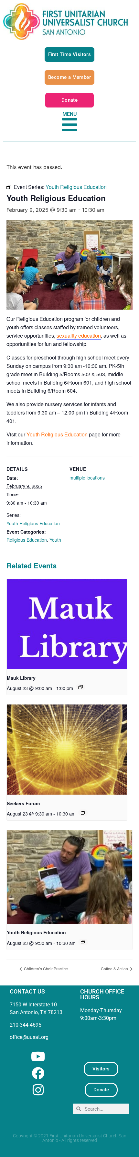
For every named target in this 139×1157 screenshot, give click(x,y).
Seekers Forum (23, 803)
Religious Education (26, 540)
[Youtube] (38, 1056)
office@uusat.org (29, 1037)
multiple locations (87, 477)
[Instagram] (38, 1090)
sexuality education (79, 335)
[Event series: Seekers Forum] (83, 813)
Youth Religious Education (57, 434)
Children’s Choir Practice (45, 968)
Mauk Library (21, 678)
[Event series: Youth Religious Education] (83, 942)
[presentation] (67, 624)
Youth (55, 540)
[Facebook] (38, 1073)
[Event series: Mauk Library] (80, 687)
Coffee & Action (115, 968)
